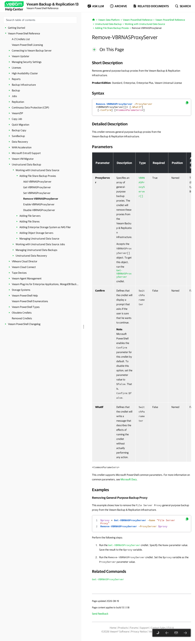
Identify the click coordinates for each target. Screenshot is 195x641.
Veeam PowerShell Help (25, 295)
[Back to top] (176, 633)
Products (123, 627)
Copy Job (17, 118)
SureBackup (18, 136)
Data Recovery (20, 141)
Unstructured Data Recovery (31, 255)
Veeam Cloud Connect (24, 267)
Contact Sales (158, 627)
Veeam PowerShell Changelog (24, 324)
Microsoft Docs (129, 479)
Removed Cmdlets (22, 318)
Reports (16, 79)
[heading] (141, 62)
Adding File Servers (30, 215)
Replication (18, 101)
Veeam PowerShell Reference (24, 33)
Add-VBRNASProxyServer (37, 181)
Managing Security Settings (27, 61)
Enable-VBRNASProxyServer (38, 204)
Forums (134, 627)
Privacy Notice (139, 631)
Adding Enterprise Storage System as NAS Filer (45, 227)
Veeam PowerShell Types (26, 306)
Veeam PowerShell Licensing (27, 44)
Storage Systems (21, 289)
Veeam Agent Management (27, 278)
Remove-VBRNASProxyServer (40, 198)
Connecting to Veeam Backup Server (32, 50)
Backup (16, 90)
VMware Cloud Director (24, 261)
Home (113, 627)
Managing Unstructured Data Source (39, 238)
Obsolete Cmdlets (22, 312)
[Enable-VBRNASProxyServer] (185, 633)
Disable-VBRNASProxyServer (39, 210)
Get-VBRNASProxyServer (37, 187)
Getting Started (16, 27)
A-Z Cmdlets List (21, 39)
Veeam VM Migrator (23, 158)
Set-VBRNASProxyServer (36, 192)
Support (144, 627)
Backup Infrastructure (24, 84)
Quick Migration (20, 124)
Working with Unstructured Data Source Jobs (40, 244)
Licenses (16, 67)
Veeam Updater (20, 56)
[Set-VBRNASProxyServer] (167, 633)
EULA (171, 627)
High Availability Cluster (25, 73)
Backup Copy (19, 130)
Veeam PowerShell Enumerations (30, 301)
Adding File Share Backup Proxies (37, 175)
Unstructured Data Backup (26, 164)
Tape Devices (19, 272)
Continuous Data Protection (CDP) (30, 107)
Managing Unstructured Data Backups (36, 249)
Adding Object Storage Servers (36, 232)
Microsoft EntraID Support (26, 153)
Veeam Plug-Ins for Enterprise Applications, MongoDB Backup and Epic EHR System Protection (45, 284)
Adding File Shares (29, 221)
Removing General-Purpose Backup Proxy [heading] (120, 497)
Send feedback (100, 613)
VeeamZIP (17, 113)
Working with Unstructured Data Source (37, 170)
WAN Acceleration (21, 147)
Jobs (14, 96)
